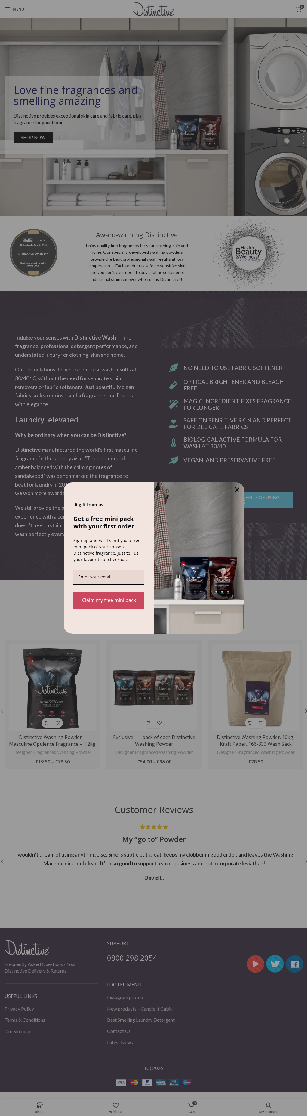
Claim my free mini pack (109, 600)
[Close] (237, 489)
